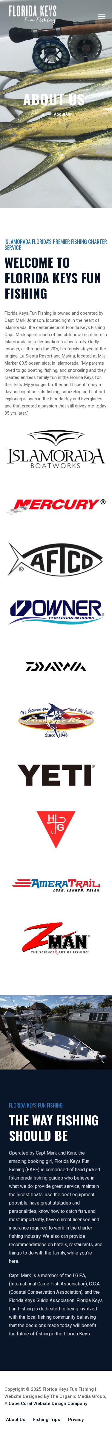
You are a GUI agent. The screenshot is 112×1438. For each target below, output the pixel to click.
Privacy (76, 1419)
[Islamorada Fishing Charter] (32, 15)
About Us (15, 1419)
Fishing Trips (46, 1419)
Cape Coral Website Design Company (48, 1403)
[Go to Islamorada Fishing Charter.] (43, 114)
